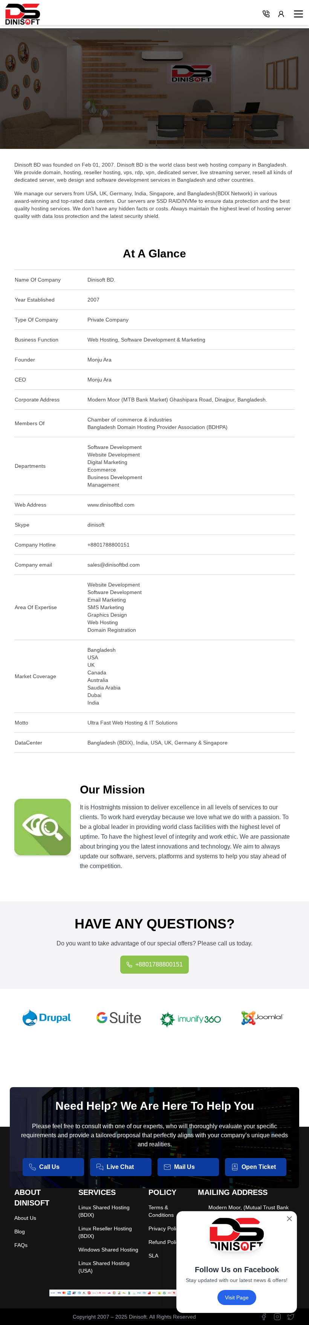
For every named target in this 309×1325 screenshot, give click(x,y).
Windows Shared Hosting (108, 1250)
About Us (25, 1218)
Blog (19, 1231)
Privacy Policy (164, 1228)
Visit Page (237, 1297)
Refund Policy (164, 1242)
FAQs (21, 1245)
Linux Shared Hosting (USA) (104, 1267)
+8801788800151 (159, 964)
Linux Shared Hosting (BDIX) (104, 1211)
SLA (153, 1256)
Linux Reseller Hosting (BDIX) (105, 1232)
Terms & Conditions (161, 1211)
